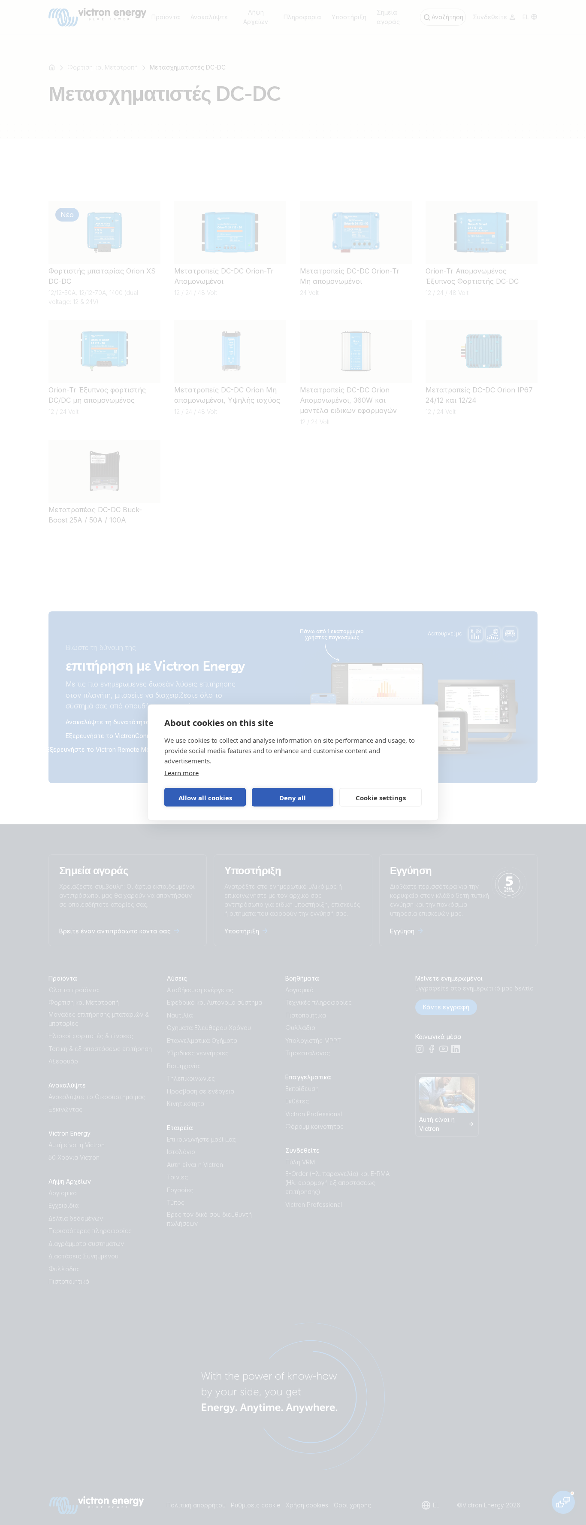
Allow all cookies (205, 797)
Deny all (292, 797)
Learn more (181, 773)
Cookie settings (381, 797)
